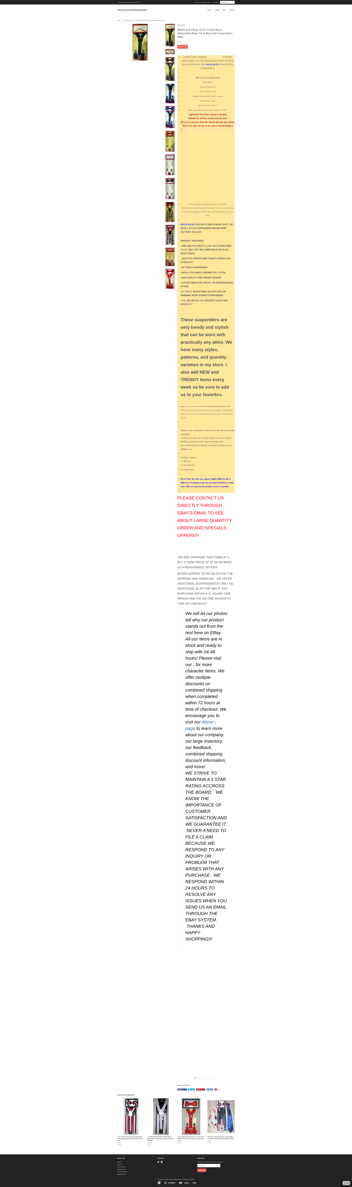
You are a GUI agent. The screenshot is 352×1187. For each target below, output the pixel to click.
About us (232, 10)
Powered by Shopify (188, 1179)
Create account (205, 2)
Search (119, 1162)
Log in (196, 2)
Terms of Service (122, 1172)
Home (209, 10)
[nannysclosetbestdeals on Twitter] (158, 1162)
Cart (216, 2)
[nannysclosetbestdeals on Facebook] (162, 1162)
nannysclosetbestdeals (132, 10)
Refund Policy (121, 1167)
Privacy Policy (121, 1169)
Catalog (217, 10)
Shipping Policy (121, 1174)
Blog (224, 10)
